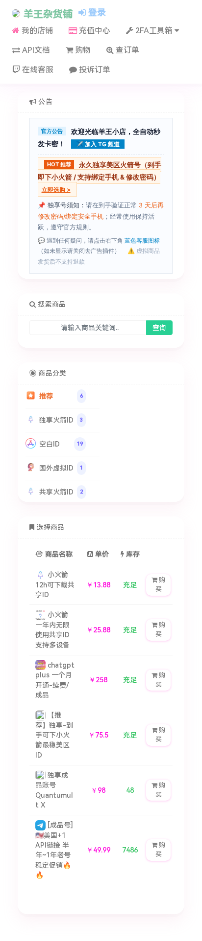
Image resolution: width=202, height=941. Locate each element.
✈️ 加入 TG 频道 (98, 144)
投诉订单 (93, 69)
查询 (159, 328)
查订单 (126, 50)
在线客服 (36, 69)
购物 (82, 50)
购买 (160, 584)
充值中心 (93, 30)
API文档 (35, 50)
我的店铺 (36, 30)
